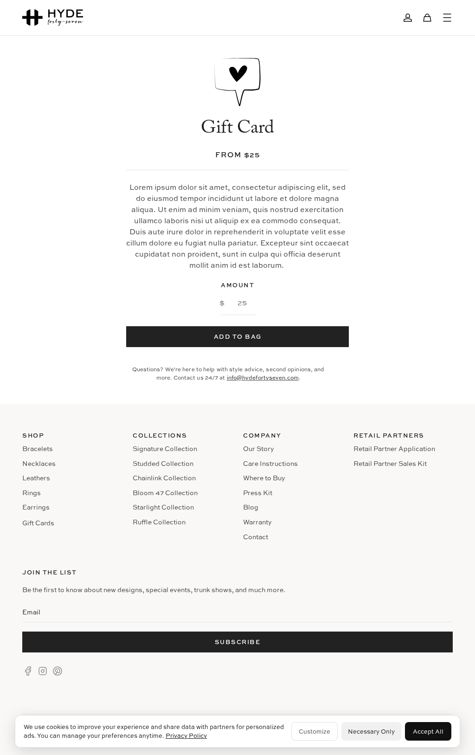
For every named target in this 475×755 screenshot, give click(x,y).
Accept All (428, 731)
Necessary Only (371, 731)
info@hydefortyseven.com (263, 377)
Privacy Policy (186, 735)
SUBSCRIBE (238, 642)
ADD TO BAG (238, 336)
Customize (314, 731)
